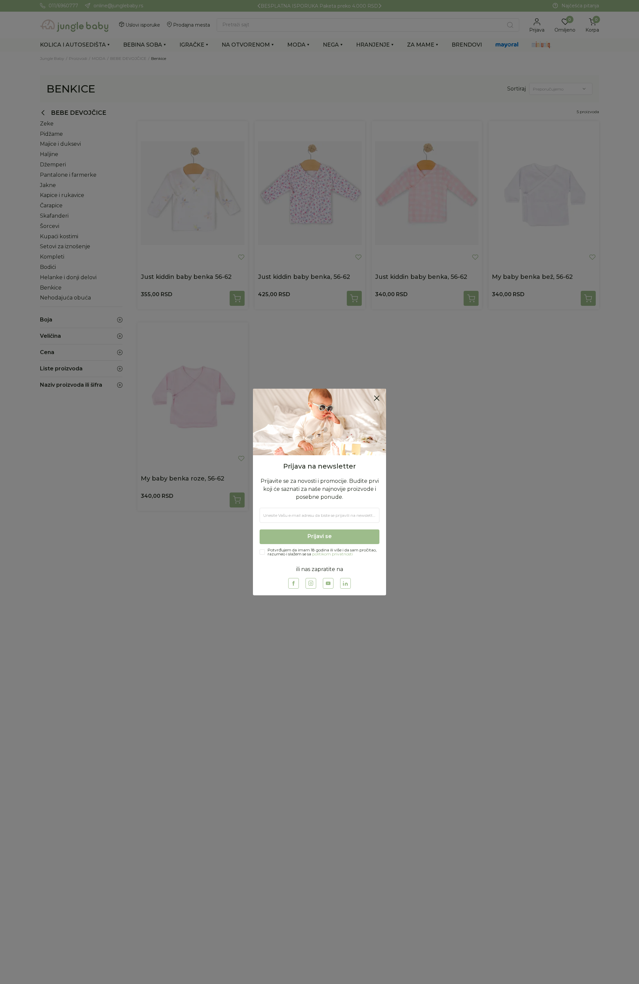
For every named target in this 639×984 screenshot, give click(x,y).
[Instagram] (311, 583)
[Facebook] (293, 583)
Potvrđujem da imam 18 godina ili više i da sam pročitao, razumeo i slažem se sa (322, 552)
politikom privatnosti (332, 553)
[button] (376, 398)
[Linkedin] (345, 583)
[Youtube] (328, 583)
